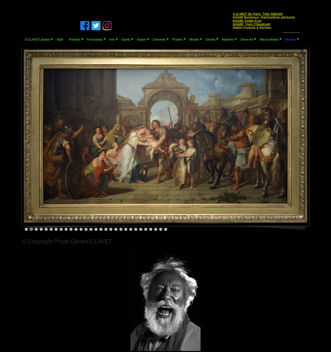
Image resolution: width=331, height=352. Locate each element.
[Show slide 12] (81, 229)
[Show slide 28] (160, 229)
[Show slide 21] (125, 229)
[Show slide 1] (26, 229)
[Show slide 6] (51, 229)
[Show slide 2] (31, 229)
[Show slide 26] (150, 229)
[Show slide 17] (105, 229)
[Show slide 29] (165, 229)
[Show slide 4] (41, 229)
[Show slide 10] (71, 229)
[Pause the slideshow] (295, 136)
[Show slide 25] (145, 229)
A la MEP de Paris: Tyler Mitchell (237, 14)
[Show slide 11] (76, 229)
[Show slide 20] (120, 229)
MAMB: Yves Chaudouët (231, 24)
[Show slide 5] (46, 229)
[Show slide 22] (130, 229)
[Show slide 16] (100, 229)
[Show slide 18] (110, 229)
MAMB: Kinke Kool (227, 21)
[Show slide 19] (115, 229)
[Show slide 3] (36, 229)
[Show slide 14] (91, 229)
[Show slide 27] (155, 229)
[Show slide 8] (61, 229)
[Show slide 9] (66, 229)
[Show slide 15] (95, 229)
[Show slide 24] (140, 229)
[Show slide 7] (56, 229)
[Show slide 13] (86, 229)
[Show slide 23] (135, 229)
